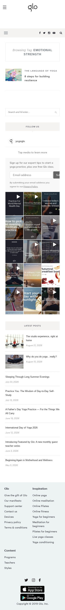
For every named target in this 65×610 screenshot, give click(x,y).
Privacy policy (12, 522)
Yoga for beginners (43, 516)
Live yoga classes (42, 536)
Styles (8, 567)
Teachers (9, 562)
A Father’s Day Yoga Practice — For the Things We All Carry (32, 411)
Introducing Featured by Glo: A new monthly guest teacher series (31, 444)
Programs (10, 557)
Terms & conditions (15, 527)
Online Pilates (40, 505)
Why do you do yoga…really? (41, 356)
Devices (9, 516)
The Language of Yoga (41, 71)
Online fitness (40, 511)
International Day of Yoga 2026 (21, 427)
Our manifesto (12, 500)
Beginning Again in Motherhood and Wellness (29, 460)
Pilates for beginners (44, 531)
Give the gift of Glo (15, 495)
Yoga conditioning (43, 542)
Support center (13, 505)
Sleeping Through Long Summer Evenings (27, 376)
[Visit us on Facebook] (40, 580)
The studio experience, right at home (42, 338)
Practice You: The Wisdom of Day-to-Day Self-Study (29, 393)
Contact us (10, 511)
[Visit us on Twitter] (26, 580)
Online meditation (43, 500)
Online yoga (39, 495)
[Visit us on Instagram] (34, 580)
